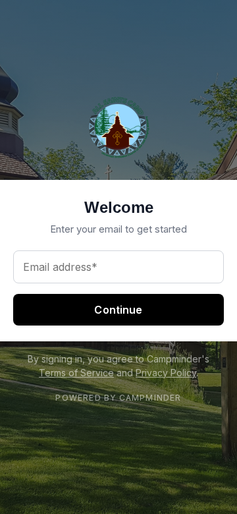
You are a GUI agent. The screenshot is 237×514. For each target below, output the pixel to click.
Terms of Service (76, 372)
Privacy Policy (166, 372)
